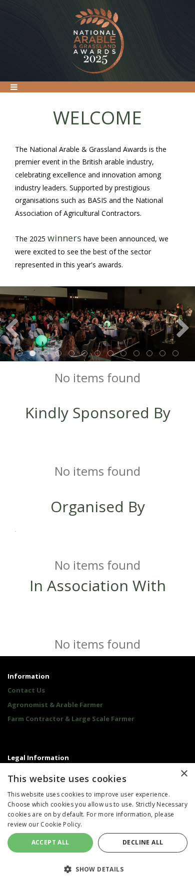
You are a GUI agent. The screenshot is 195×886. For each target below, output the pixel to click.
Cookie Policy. (61, 824)
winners (65, 238)
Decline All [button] (142, 842)
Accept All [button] (51, 842)
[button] (98, 869)
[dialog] (97, 824)
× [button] (184, 774)
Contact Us (26, 690)
